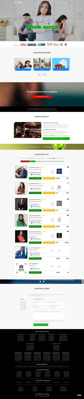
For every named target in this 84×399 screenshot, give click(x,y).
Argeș (30, 109)
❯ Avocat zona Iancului (27, 355)
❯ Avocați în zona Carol (46, 355)
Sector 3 (50, 161)
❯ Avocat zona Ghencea (65, 357)
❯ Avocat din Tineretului (46, 359)
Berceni (17, 366)
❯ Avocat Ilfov (47, 374)
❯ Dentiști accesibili (49, 388)
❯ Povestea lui (20, 388)
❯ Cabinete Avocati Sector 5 (63, 339)
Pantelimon (52, 366)
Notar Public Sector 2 (28, 382)
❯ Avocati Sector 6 (32, 340)
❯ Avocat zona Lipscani (56, 358)
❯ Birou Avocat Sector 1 (30, 345)
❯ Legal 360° (35, 390)
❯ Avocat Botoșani (19, 376)
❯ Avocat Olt (57, 372)
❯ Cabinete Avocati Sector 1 (63, 335)
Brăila (37, 109)
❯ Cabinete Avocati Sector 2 (63, 336)
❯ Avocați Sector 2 (51, 336)
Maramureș (43, 109)
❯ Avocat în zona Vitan (37, 360)
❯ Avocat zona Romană (18, 359)
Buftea (25, 366)
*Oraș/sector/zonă (53, 302)
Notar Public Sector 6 (66, 382)
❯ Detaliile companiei (63, 390)
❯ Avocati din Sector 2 (42, 336)
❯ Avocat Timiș (66, 373)
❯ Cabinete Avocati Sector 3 (63, 337)
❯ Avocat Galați (38, 374)
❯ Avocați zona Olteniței (46, 357)
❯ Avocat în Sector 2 (56, 346)
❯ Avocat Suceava (66, 371)
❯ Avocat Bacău (19, 374)
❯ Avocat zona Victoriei (18, 360)
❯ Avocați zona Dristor (37, 355)
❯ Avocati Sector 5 (32, 339)
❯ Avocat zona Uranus (56, 360)
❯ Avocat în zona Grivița (18, 358)
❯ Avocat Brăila (28, 371)
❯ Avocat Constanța (38, 371)
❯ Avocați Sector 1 (51, 335)
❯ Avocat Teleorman (66, 372)
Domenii (60, 2)
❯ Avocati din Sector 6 (42, 340)
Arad (27, 109)
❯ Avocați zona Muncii (27, 356)
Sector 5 (58, 161)
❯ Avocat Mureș (47, 376)
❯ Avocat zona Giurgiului (47, 356)
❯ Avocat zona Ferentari (56, 356)
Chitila (32, 366)
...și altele (55, 109)
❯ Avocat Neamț (57, 371)
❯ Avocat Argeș (19, 373)
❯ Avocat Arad (19, 372)
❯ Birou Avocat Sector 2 (30, 346)
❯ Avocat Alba (19, 371)
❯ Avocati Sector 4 (32, 338)
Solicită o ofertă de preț (35, 178)
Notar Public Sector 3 (38, 382)
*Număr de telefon (53, 305)
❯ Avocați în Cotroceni (56, 354)
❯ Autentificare (35, 388)
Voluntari (66, 366)
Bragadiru (21, 366)
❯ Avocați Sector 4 (51, 338)
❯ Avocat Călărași (28, 375)
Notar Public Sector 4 (47, 382)
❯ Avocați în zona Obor (27, 357)
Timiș (55, 108)
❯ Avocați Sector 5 (51, 339)
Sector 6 (61, 161)
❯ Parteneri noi (35, 389)
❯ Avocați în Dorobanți (18, 356)
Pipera (56, 366)
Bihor (35, 109)
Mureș (47, 109)
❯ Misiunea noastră (21, 389)
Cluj (42, 108)
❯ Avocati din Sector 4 (42, 338)
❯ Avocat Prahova (57, 373)
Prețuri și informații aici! (35, 258)
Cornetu (40, 366)
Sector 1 (42, 161)
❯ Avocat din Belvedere (65, 354)
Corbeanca (36, 366)
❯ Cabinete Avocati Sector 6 (63, 340)
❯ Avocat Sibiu (57, 376)
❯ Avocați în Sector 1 (21, 335)
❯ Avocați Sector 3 (51, 337)
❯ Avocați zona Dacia (28, 354)
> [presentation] (45, 75)
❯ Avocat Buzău (28, 374)
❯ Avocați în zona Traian (37, 358)
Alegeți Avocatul (33, 27)
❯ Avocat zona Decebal (37, 354)
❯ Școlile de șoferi (49, 389)
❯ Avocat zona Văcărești (47, 360)
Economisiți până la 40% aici (42, 96)
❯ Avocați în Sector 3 (21, 337)
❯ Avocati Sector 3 (32, 337)
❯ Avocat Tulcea (66, 374)
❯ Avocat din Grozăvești (65, 358)
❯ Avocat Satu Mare (57, 375)
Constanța (46, 108)
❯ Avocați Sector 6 (51, 340)
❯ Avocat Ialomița (47, 372)
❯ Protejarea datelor (63, 389)
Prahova (50, 109)
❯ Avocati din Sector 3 (42, 337)
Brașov (39, 108)
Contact (55, 2)
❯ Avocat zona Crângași (65, 355)
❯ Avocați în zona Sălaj (56, 359)
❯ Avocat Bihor (19, 375)
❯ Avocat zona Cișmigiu (18, 355)
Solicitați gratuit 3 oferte (50, 27)
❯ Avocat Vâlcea (66, 375)
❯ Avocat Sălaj (57, 374)
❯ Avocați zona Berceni (46, 354)
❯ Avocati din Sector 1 (42, 335)
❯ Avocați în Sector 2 (21, 336)
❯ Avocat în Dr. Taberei (65, 356)
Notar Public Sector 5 (57, 382)
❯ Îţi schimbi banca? (49, 390)
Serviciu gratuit (49, 2)
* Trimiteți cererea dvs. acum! (40, 324)
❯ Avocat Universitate (27, 360)
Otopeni (47, 366)
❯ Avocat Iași (47, 373)
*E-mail (34, 305)
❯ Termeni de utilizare (63, 388)
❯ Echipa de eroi (20, 390)
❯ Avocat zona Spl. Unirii (46, 358)
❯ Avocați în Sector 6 (21, 340)
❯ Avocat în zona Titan (37, 357)
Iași (52, 108)
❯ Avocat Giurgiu (38, 375)
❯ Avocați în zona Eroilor (56, 355)
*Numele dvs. (35, 302)
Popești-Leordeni (61, 366)
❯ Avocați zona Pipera (27, 359)
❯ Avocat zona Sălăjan (37, 356)
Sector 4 (54, 161)
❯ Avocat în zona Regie (65, 360)
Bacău (33, 109)
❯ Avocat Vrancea (66, 376)
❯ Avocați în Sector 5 (21, 339)
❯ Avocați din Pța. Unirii (37, 359)
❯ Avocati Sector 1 (32, 335)
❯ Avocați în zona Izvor (56, 357)
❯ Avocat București (28, 373)
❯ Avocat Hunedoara (47, 371)
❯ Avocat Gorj (38, 376)
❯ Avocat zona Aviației (18, 354)
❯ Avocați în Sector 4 (21, 338)
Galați (40, 109)
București (30, 108)
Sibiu (52, 109)
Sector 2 (46, 161)
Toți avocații (33, 161)
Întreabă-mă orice (49, 178)
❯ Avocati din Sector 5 (42, 339)
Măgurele (43, 366)
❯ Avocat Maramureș (47, 375)
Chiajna (28, 366)
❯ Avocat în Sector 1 (56, 345)
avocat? (48, 147)
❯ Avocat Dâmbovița (38, 372)
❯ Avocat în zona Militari (65, 359)
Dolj (50, 108)
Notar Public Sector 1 (19, 382)
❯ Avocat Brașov (28, 372)
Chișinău (34, 108)
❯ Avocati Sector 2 (32, 336)
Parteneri (65, 2)
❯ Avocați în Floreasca (18, 357)
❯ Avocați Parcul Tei (28, 358)
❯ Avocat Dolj (38, 373)
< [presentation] (39, 75)
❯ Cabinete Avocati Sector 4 (63, 338)
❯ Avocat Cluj (28, 376)
